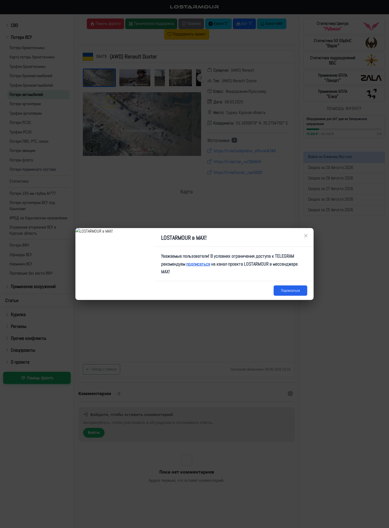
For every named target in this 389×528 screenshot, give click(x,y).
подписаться (198, 264)
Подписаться (290, 290)
